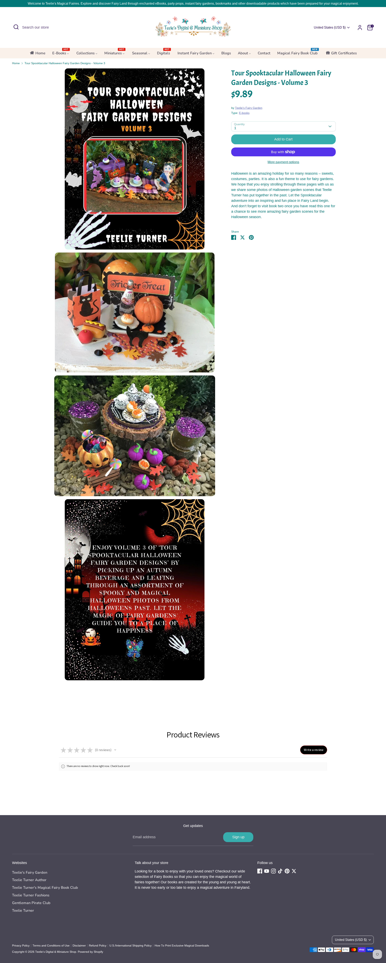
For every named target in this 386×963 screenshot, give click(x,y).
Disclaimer (79, 945)
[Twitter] (294, 871)
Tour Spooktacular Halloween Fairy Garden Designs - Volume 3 (65, 63)
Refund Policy (97, 945)
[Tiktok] (280, 871)
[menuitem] (37, 54)
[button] (115, 750)
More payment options (283, 162)
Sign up (238, 837)
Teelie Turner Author (29, 879)
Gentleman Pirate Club (31, 902)
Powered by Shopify (90, 951)
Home (16, 63)
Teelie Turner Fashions (30, 895)
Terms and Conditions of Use (51, 945)
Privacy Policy (21, 945)
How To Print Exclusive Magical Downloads (182, 945)
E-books (244, 113)
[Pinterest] (287, 871)
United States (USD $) (330, 27)
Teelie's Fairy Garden (248, 107)
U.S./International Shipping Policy (130, 945)
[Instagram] (273, 871)
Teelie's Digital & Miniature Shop (55, 951)
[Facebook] (259, 871)
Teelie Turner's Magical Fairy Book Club (45, 887)
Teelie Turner (23, 910)
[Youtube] (266, 871)
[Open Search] (16, 27)
